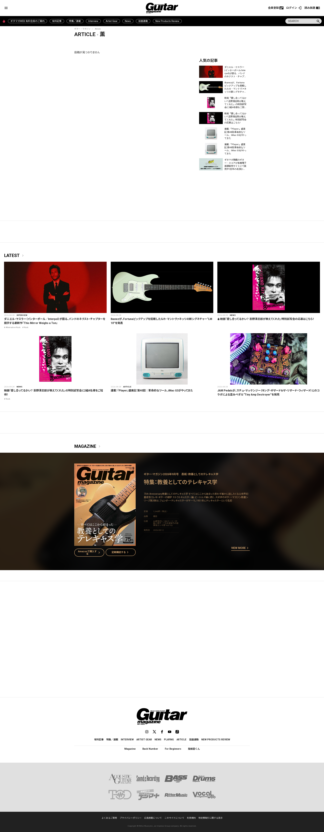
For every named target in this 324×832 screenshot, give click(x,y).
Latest (14, 255)
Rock (26, 327)
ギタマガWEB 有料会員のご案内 (27, 21)
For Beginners (173, 748)
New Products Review (167, 21)
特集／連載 (75, 21)
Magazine (88, 446)
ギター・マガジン (82, 29)
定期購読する (121, 552)
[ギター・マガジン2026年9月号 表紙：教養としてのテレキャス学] (105, 543)
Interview (93, 21)
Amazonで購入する (89, 552)
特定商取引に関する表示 (210, 818)
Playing (169, 739)
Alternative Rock (13, 327)
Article (98, 29)
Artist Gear (111, 21)
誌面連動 (143, 21)
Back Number (150, 748)
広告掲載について (153, 818)
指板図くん (194, 748)
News (128, 21)
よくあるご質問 (109, 818)
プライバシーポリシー (131, 818)
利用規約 (191, 818)
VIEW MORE (240, 548)
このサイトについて (174, 818)
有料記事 (57, 21)
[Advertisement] (162, 615)
